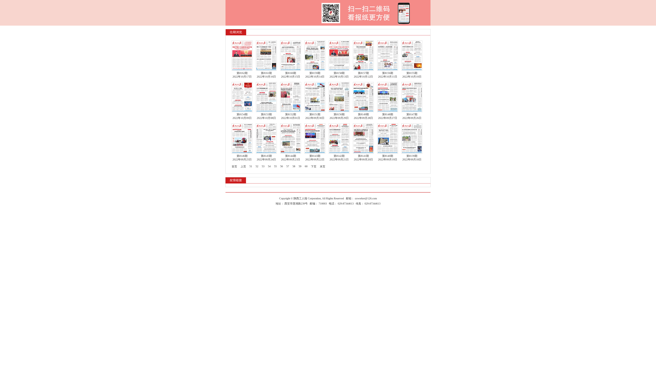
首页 (234, 166)
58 (293, 166)
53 (263, 166)
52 (257, 166)
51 (250, 166)
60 (306, 166)
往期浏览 (236, 32)
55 (275, 166)
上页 (243, 166)
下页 (313, 166)
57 (287, 166)
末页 (322, 166)
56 (281, 166)
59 (300, 166)
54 (269, 166)
